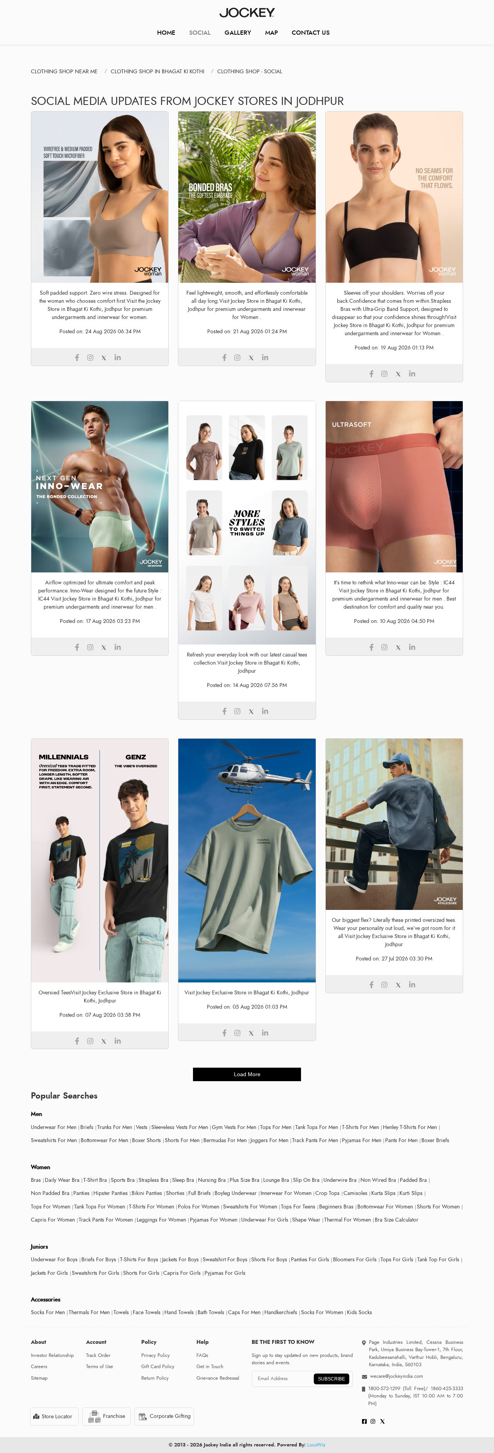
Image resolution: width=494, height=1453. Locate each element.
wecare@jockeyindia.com (396, 1376)
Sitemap (39, 1378)
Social (200, 32)
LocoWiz (316, 1444)
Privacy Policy (155, 1355)
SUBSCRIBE (331, 1379)
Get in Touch (209, 1366)
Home (166, 32)
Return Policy (155, 1378)
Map (271, 32)
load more (247, 1074)
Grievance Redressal (217, 1378)
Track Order (98, 1355)
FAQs (202, 1355)
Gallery (238, 32)
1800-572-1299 (384, 1388)
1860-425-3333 (445, 1388)
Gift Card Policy (157, 1366)
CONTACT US (311, 32)
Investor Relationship (52, 1355)
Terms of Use (99, 1366)
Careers (39, 1366)
